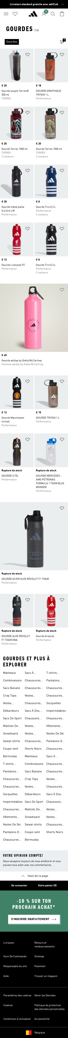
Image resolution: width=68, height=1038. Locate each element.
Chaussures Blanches (11, 810)
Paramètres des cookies (17, 995)
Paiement (40, 966)
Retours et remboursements (44, 944)
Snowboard (10, 733)
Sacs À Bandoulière (33, 673)
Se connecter (19, 885)
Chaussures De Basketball (34, 742)
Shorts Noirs (33, 748)
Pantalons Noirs (9, 772)
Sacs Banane (11, 688)
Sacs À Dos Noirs (32, 711)
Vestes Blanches (31, 734)
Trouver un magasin (45, 976)
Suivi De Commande (14, 956)
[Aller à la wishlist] (15, 13)
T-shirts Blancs (8, 764)
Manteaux (9, 673)
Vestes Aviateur (8, 704)
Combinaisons (12, 680)
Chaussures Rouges (11, 840)
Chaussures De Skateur (33, 688)
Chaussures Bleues (11, 779)
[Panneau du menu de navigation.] (6, 13)
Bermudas (10, 756)
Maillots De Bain (10, 726)
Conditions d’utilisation (17, 1019)
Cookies (8, 1005)
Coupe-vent (10, 748)
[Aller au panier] (61, 13)
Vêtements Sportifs (10, 817)
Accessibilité (41, 1019)
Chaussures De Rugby (33, 681)
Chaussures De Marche (33, 704)
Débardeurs (11, 710)
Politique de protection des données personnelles (49, 1007)
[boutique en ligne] (33, 15)
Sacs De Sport (12, 718)
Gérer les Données (45, 995)
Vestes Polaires (30, 726)
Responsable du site (15, 966)
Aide (6, 976)
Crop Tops (9, 695)
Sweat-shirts (11, 741)
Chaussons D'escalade (32, 719)
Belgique (40, 1032)
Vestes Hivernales (32, 696)
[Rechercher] (52, 13)
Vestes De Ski (12, 824)
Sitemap (39, 956)
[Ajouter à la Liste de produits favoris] (28, 55)
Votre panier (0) (47, 885)
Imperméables (12, 801)
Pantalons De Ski (12, 833)
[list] (28, 42)
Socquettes (10, 794)
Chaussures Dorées (11, 787)
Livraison (8, 942)
